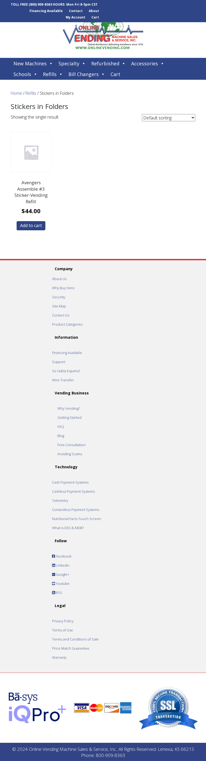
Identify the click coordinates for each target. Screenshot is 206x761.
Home (16, 93)
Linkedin (62, 565)
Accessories (144, 63)
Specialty (68, 63)
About (94, 11)
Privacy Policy (62, 621)
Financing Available (46, 11)
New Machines (30, 63)
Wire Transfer (63, 380)
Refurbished (105, 63)
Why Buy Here (63, 287)
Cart (95, 17)
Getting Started (69, 417)
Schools (22, 74)
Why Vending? (68, 408)
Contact (76, 11)
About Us (59, 278)
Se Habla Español (66, 370)
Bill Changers (83, 74)
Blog (60, 435)
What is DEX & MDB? (68, 527)
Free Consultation (71, 444)
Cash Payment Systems (70, 482)
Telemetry (60, 500)
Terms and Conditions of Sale (75, 639)
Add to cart (31, 225)
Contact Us (60, 315)
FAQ (60, 426)
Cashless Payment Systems (73, 491)
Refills (50, 74)
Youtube (62, 583)
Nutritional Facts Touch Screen (76, 518)
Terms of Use (62, 630)
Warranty (59, 657)
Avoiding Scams (69, 453)
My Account (75, 17)
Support (58, 361)
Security (58, 297)
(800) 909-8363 (40, 4)
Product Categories (67, 324)
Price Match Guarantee (70, 648)
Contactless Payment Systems (75, 509)
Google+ (62, 574)
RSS (58, 592)
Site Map (59, 306)
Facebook (63, 556)
